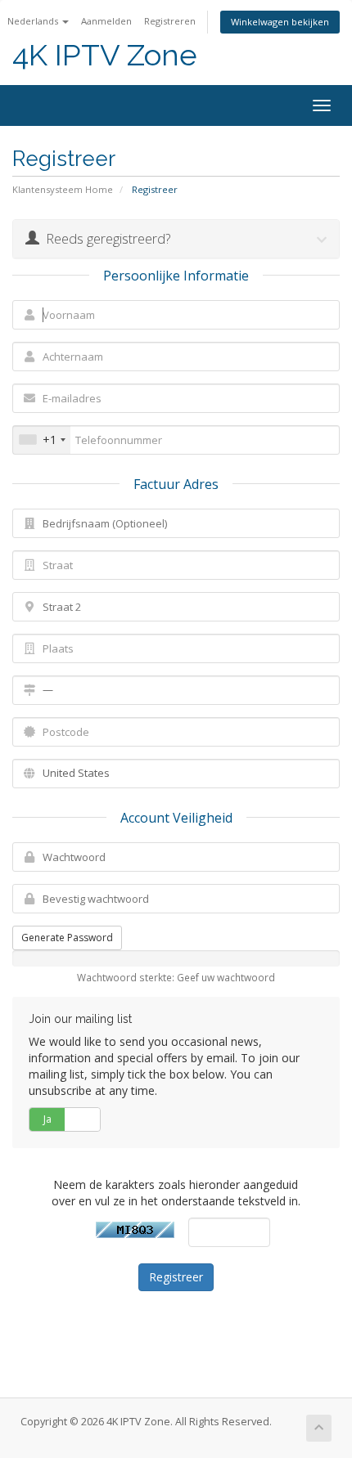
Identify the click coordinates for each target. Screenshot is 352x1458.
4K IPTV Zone (104, 55)
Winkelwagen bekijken (280, 22)
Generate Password (67, 937)
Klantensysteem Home (62, 189)
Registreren (170, 21)
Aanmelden (106, 21)
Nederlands (34, 21)
